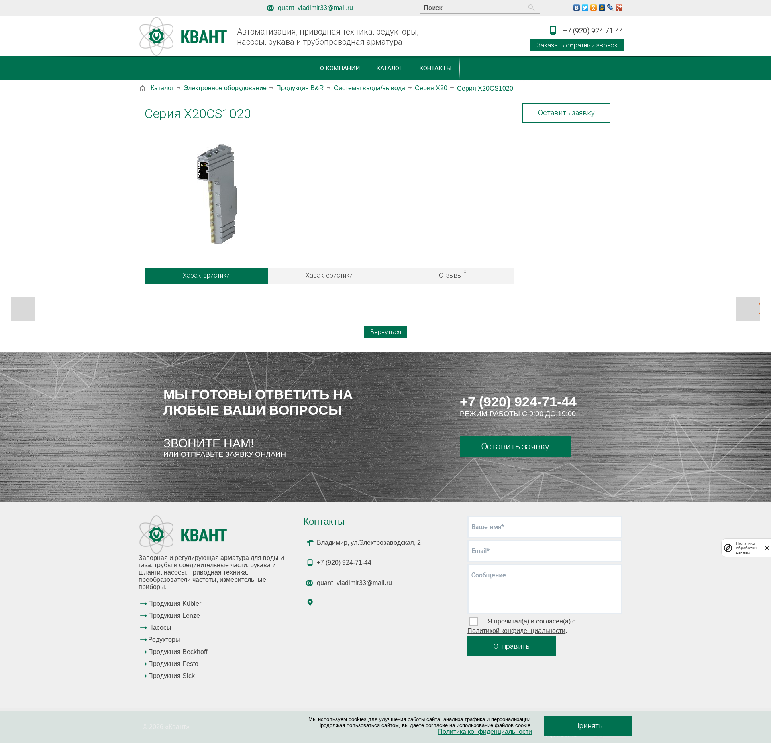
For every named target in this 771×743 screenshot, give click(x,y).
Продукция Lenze (174, 615)
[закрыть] (767, 548)
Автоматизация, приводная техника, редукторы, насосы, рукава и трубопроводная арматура (327, 37)
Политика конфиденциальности (485, 731)
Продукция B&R (300, 88)
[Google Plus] (619, 7)
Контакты (435, 68)
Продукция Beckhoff (177, 651)
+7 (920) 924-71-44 (518, 401)
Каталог (389, 68)
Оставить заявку (566, 112)
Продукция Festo (173, 663)
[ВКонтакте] (577, 7)
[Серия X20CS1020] (217, 195)
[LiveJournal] (610, 7)
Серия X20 (431, 88)
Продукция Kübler (174, 603)
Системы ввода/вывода (369, 88)
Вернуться (385, 332)
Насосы (159, 627)
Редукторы (164, 639)
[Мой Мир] (602, 7)
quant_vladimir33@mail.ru (315, 7)
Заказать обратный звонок (577, 45)
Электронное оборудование (225, 88)
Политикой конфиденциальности (516, 630)
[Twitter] (585, 7)
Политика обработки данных (746, 547)
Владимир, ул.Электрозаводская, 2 (369, 542)
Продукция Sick (171, 675)
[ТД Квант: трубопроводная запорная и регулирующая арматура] (184, 36)
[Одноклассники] (593, 7)
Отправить (512, 646)
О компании (340, 68)
